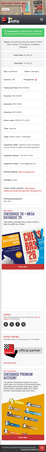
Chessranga (25, 449)
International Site (10, 363)
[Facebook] (17, 324)
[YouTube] (11, 324)
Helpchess (34, 449)
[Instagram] (23, 324)
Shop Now (23, 267)
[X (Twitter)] (6, 324)
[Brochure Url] (36, 79)
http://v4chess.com (27, 172)
